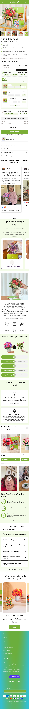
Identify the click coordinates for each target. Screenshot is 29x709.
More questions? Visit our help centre (14, 570)
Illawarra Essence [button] (12, 99)
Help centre (6, 641)
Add (24, 94)
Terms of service (14, 703)
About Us (5, 637)
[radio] (14, 66)
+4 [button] (19, 102)
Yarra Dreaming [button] (15, 85)
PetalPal (8, 701)
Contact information (15, 706)
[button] (2, 1)
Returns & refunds (7, 653)
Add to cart (14, 131)
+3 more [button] (17, 87)
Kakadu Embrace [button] (12, 92)
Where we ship (7, 650)
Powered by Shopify (14, 701)
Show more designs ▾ (15, 105)
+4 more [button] (17, 94)
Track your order (7, 644)
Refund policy (23, 701)
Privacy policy (7, 703)
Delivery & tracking (8, 647)
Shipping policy (23, 703)
